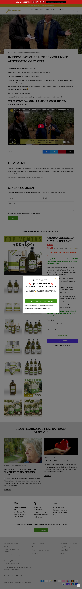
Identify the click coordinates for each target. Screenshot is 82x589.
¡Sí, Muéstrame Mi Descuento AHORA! (41, 301)
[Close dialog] (57, 278)
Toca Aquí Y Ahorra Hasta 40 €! (56, 2)
